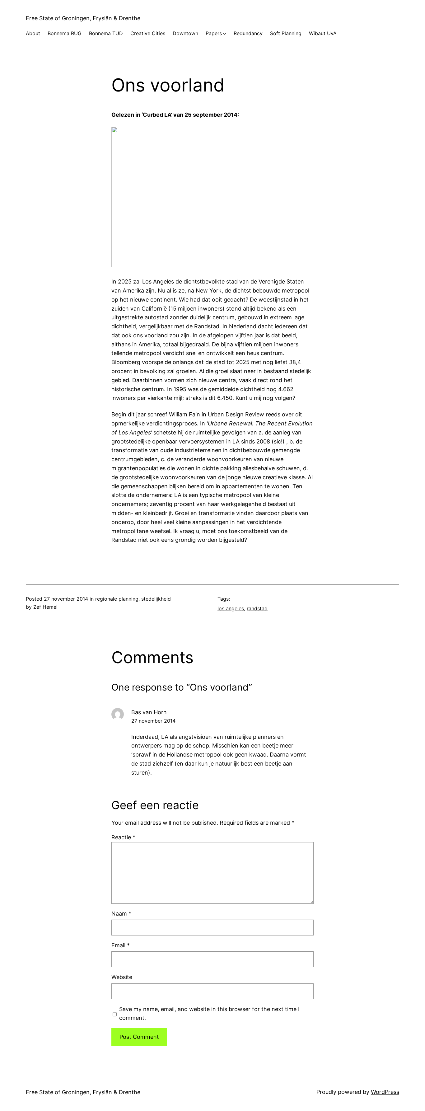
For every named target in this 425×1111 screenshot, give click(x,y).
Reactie (123, 837)
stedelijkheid (156, 599)
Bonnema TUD (106, 33)
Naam (121, 913)
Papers (214, 33)
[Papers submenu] (224, 33)
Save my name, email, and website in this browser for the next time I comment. (209, 1013)
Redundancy (248, 33)
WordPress (385, 1092)
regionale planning (116, 599)
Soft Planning (285, 33)
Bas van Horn (149, 712)
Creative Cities (147, 33)
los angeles (230, 608)
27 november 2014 (153, 721)
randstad (257, 608)
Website (121, 977)
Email (120, 945)
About (33, 33)
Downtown (185, 33)
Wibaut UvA (323, 33)
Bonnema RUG (65, 33)
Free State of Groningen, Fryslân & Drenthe (83, 18)
